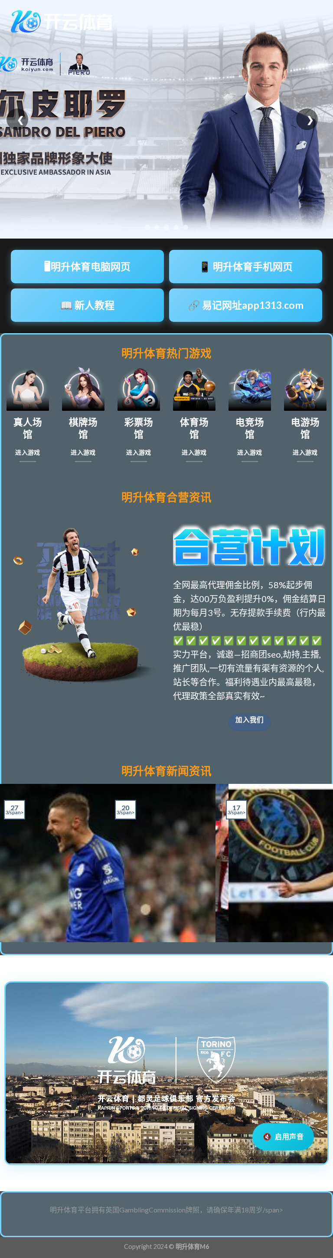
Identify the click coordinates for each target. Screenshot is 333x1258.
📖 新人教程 (87, 305)
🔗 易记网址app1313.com (246, 305)
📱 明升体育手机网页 (246, 266)
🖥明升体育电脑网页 (87, 266)
